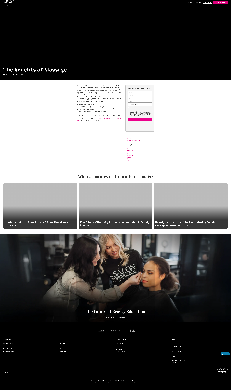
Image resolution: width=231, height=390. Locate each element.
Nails (128, 159)
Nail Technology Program (133, 142)
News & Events (8, 65)
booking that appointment (106, 118)
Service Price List (119, 343)
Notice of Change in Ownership (96, 380)
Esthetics (129, 152)
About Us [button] (63, 339)
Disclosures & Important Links (108, 380)
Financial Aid (130, 155)
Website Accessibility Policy (120, 380)
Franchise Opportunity (136, 380)
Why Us (61, 348)
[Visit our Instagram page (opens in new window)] (4, 373)
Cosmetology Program (132, 137)
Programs (189, 2)
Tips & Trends (130, 160)
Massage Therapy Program (133, 140)
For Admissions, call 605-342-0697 (13, 74)
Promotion (226, 354)
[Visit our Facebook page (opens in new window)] (8, 373)
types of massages (94, 89)
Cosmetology (130, 150)
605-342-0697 (123, 352)
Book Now (118, 346)
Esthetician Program (132, 138)
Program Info (121, 317)
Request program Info (220, 2)
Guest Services (207, 2)
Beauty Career (130, 147)
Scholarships (62, 343)
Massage (129, 157)
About (198, 2)
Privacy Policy (128, 380)
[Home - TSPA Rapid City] (8, 2)
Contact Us (62, 354)
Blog (128, 148)
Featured (129, 153)
